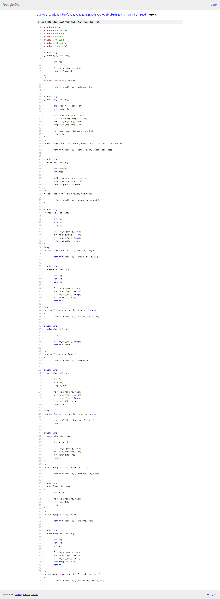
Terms (34, 594)
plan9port (43, 14)
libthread (140, 14)
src (129, 14)
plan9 (55, 14)
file (98, 22)
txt (207, 594)
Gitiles (18, 594)
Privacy (26, 594)
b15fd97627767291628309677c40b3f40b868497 (92, 14)
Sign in (214, 4)
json (214, 594)
